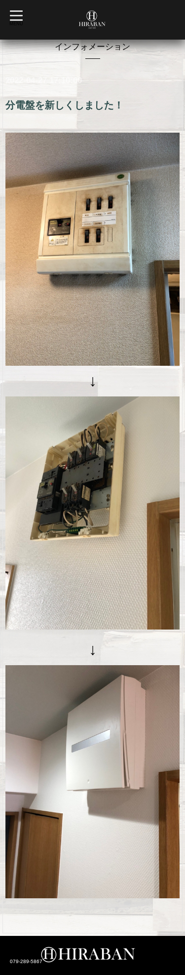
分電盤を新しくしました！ (64, 104)
